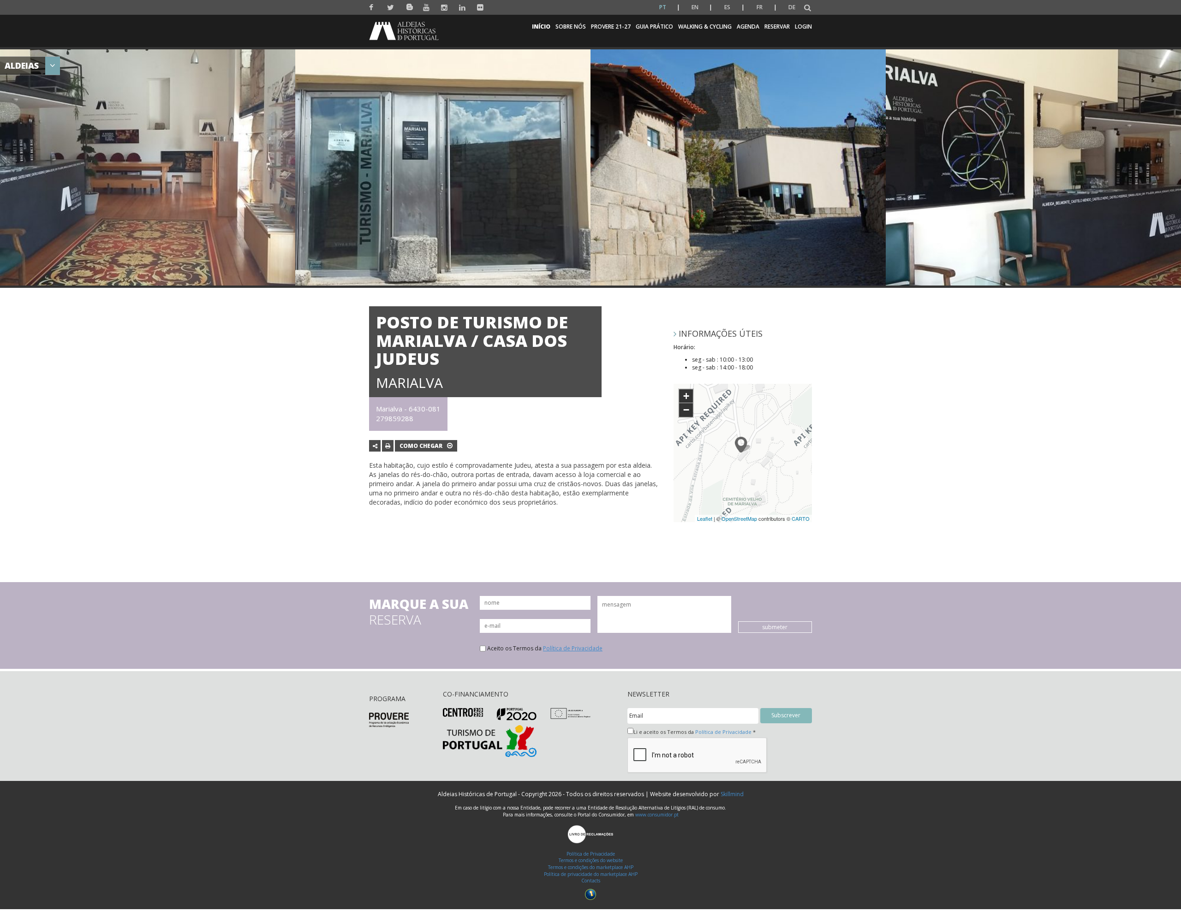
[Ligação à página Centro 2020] (463, 712)
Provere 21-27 (611, 26)
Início (541, 26)
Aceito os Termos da (544, 648)
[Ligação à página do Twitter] (390, 7)
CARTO (801, 518)
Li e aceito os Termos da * (694, 731)
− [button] (686, 410)
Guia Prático (654, 26)
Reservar (777, 26)
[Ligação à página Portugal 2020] (517, 713)
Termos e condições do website (591, 860)
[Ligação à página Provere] (389, 719)
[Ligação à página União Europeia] (570, 713)
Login (803, 26)
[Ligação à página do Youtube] (426, 7)
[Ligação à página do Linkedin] (462, 7)
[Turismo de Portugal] (490, 740)
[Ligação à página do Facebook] (372, 7)
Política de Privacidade (572, 648)
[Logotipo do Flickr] (480, 7)
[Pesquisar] (807, 8)
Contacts (590, 880)
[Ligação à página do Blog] (408, 5)
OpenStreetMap (739, 518)
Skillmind (732, 794)
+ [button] (686, 396)
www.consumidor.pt (657, 814)
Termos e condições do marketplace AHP (590, 867)
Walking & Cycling (705, 26)
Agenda (748, 26)
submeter (774, 627)
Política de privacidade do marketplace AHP (591, 874)
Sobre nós (570, 26)
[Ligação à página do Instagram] (444, 7)
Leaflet (704, 518)
